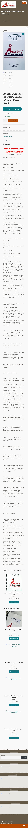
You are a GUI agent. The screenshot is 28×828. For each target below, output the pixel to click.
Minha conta (4, 826)
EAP (7, 127)
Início (2, 19)
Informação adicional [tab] (8, 136)
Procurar (14, 826)
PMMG (6, 19)
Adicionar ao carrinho (13, 120)
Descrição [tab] (5, 133)
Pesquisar (3, 755)
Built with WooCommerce (6, 823)
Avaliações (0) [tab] (6, 140)
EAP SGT (9, 19)
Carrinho (21, 825)
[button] (23, 34)
